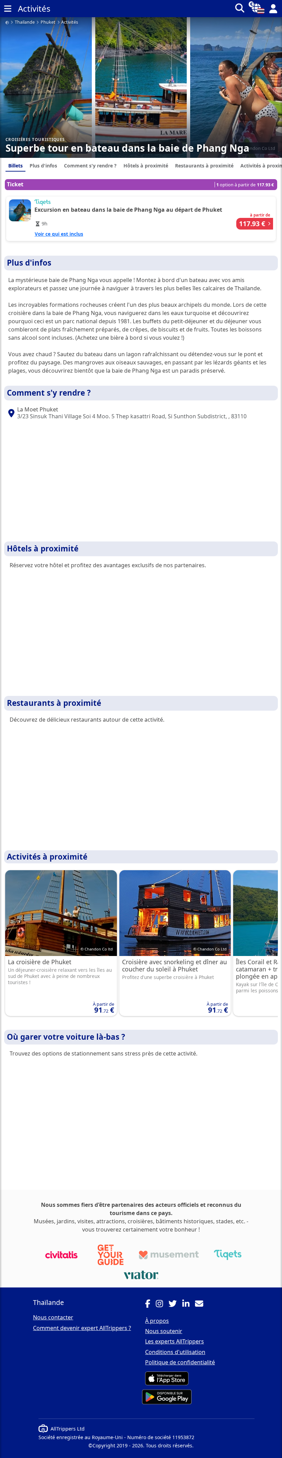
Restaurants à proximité (204, 165)
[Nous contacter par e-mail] (202, 1304)
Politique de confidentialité (180, 1362)
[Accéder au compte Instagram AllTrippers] (162, 1304)
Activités (69, 22)
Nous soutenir (163, 1331)
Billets (15, 165)
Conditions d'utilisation (175, 1352)
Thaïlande (25, 22)
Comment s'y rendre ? (90, 165)
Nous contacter (53, 1317)
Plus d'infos (43, 165)
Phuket (48, 22)
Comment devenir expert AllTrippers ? (82, 1328)
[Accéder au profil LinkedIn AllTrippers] (188, 1304)
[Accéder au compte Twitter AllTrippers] (175, 1304)
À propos (157, 1321)
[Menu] (7, 8)
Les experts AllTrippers (174, 1341)
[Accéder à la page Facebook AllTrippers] (150, 1304)
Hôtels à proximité (145, 165)
